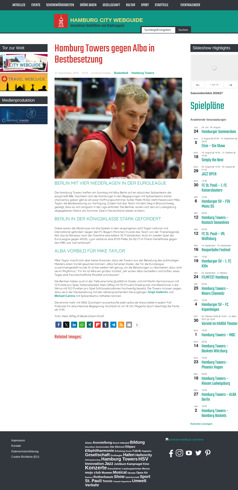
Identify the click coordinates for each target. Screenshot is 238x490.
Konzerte (96, 467)
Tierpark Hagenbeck (122, 481)
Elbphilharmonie (99, 451)
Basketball (121, 72)
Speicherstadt (132, 477)
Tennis (107, 481)
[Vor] (230, 85)
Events (35, 5)
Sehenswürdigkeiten (60, 5)
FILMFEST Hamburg (215, 277)
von (214, 84)
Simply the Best (212, 160)
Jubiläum (120, 463)
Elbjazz (130, 446)
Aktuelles (18, 5)
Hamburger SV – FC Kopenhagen (215, 307)
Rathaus (89, 477)
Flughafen (146, 451)
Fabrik (137, 450)
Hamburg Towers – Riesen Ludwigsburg (216, 381)
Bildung (137, 442)
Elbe (112, 447)
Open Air (142, 472)
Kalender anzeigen (201, 423)
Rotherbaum (103, 477)
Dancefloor (90, 447)
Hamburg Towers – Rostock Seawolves (215, 220)
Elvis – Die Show (213, 145)
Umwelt (139, 480)
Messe (146, 468)
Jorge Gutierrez (158, 292)
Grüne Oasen (88, 5)
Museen (107, 472)
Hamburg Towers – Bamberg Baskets (215, 413)
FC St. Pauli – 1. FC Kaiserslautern (214, 188)
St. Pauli (93, 480)
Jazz (109, 463)
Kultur (130, 5)
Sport (145, 5)
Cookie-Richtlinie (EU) (25, 456)
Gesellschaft (111, 5)
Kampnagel (134, 464)
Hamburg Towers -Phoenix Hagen (215, 365)
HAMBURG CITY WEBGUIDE (106, 20)
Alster (88, 443)
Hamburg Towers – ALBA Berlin (219, 397)
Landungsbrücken (131, 468)
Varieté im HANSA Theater (220, 323)
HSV (143, 459)
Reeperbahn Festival (216, 249)
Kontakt (16, 445)
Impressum (18, 440)
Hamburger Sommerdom (219, 131)
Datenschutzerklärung (25, 451)
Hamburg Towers (143, 72)
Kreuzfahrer (114, 468)
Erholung (120, 451)
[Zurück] (198, 85)
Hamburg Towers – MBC (218, 335)
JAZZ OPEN (209, 174)
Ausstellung (102, 442)
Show (119, 476)
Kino (146, 463)
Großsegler (116, 455)
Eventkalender (190, 5)
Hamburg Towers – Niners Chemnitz (215, 291)
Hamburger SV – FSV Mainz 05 (216, 204)
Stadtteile (161, 5)
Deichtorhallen (102, 447)
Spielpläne (207, 106)
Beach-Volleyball (121, 443)
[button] (58, 325)
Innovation (94, 464)
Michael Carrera (65, 295)
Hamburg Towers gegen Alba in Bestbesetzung (105, 54)
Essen (129, 451)
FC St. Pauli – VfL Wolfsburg (213, 236)
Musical (120, 472)
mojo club (93, 472)
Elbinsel (120, 446)
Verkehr (92, 485)
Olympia (131, 473)
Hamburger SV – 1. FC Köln (216, 264)
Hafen (129, 454)
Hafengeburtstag (93, 460)
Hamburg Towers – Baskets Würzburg (215, 349)
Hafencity (143, 455)
